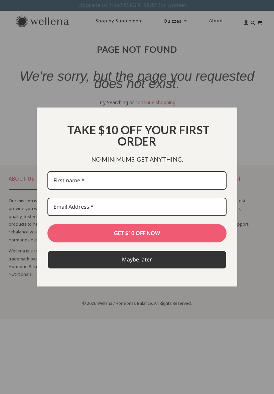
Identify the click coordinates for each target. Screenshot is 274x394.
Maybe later (137, 259)
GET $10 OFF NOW (137, 233)
